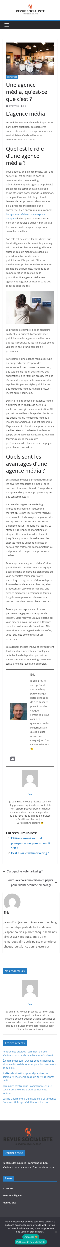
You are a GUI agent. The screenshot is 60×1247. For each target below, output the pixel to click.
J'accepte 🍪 (31, 1237)
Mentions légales (12, 1195)
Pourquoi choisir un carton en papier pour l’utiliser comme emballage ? (30, 882)
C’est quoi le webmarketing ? (30, 853)
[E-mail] (12, 760)
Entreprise (12, 77)
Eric (25, 106)
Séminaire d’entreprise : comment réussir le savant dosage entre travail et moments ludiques (27, 1089)
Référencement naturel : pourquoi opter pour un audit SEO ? (30, 843)
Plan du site (9, 1202)
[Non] (56, 1232)
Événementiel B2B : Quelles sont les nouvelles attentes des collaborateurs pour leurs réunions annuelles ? (29, 1064)
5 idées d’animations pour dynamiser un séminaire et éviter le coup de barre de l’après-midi (29, 1077)
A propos (8, 1188)
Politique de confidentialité (30, 1242)
